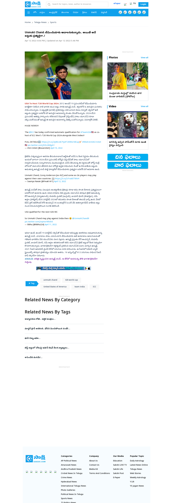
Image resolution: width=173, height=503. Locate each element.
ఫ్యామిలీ (104, 12)
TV (134, 3)
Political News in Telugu (72, 494)
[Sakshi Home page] (33, 4)
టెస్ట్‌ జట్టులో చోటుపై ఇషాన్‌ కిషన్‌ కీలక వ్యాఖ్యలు (64, 348)
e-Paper (116, 478)
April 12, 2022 (60, 181)
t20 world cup (71, 280)
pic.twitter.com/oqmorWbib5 (39, 222)
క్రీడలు (84, 12)
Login (143, 4)
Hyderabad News (69, 482)
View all (144, 58)
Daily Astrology (137, 461)
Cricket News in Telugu (71, 473)
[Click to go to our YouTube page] (139, 12)
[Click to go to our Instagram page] (134, 12)
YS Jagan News (137, 486)
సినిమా (75, 12)
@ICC (31, 132)
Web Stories (135, 473)
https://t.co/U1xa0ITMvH (67, 178)
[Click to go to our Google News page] (144, 12)
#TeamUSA (86, 132)
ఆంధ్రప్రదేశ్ (53, 12)
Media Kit (93, 469)
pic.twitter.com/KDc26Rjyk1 (41, 145)
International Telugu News (73, 486)
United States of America (55, 287)
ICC (94, 287)
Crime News (66, 478)
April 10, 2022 (56, 148)
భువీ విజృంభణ (63, 338)
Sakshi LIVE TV (120, 465)
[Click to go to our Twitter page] (130, 12)
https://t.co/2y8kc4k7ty (53, 142)
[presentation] (111, 76)
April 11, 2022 (51, 225)
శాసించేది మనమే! (63, 357)
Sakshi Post (118, 473)
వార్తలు (42, 12)
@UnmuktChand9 (80, 218)
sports (53, 22)
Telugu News (136, 469)
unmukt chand (50, 280)
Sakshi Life (118, 469)
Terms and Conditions (99, 473)
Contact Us (94, 465)
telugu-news (40, 22)
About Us (93, 461)
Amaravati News (68, 465)
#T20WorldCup (72, 142)
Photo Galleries (68, 490)
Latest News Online (139, 465)
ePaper (117, 3)
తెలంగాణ (65, 12)
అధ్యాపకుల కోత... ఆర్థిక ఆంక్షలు (63, 319)
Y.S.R (132, 482)
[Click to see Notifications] (125, 4)
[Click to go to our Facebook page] (120, 12)
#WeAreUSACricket (91, 142)
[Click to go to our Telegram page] (50, 471)
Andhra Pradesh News (71, 469)
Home (28, 22)
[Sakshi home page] (35, 459)
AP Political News (69, 461)
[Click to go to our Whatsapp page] (125, 12)
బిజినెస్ (94, 12)
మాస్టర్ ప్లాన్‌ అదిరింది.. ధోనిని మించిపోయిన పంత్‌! (63, 328)
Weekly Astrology (138, 478)
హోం (35, 12)
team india (80, 287)
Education (117, 461)
